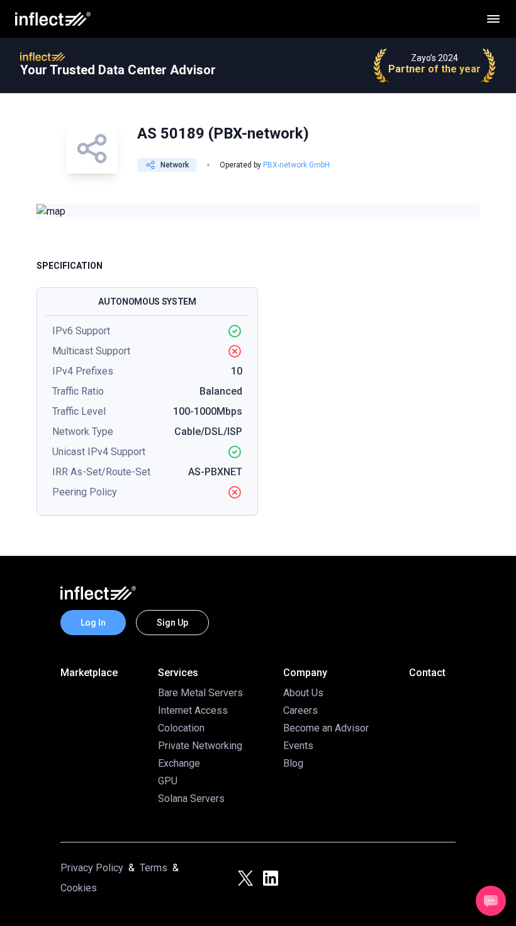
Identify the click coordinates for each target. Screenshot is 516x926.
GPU (167, 781)
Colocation (181, 728)
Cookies (78, 888)
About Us (303, 693)
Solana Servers (191, 799)
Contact (427, 673)
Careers (300, 710)
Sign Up (172, 623)
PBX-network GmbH (296, 165)
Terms (153, 868)
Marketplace (89, 673)
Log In (93, 623)
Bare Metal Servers (200, 693)
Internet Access (193, 710)
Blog (293, 763)
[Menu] (493, 18)
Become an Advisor (326, 728)
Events (298, 746)
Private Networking (200, 746)
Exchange (179, 763)
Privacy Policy (91, 868)
